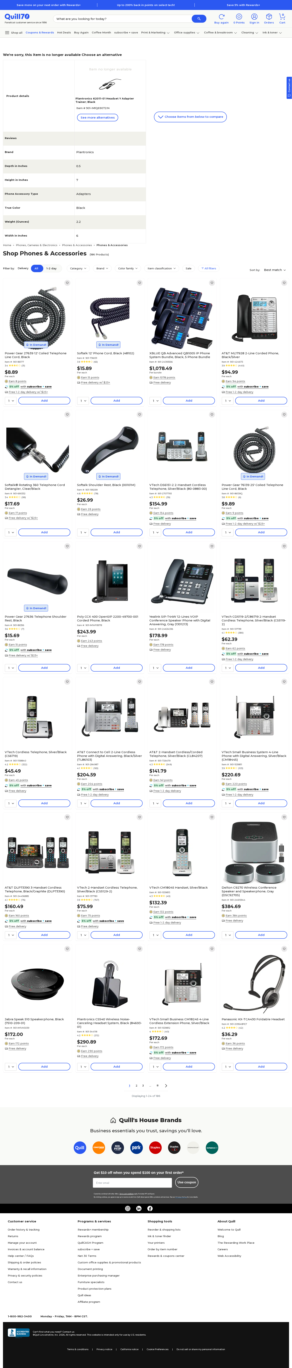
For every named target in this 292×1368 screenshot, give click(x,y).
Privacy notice (104, 1349)
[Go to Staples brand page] (155, 1148)
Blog (221, 1236)
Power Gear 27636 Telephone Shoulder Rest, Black (36, 618)
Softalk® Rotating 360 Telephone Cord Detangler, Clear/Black (35, 487)
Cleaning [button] (247, 32)
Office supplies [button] (184, 32)
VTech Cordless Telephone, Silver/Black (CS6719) (36, 754)
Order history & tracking (24, 1229)
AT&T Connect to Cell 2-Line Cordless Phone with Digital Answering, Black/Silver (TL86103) (109, 755)
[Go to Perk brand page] (136, 1148)
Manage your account (22, 1242)
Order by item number (162, 1249)
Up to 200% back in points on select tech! (146, 5)
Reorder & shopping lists (164, 1229)
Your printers (156, 1242)
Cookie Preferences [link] (157, 1349)
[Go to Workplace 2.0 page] (212, 1148)
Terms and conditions (126, 1194)
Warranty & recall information (27, 1269)
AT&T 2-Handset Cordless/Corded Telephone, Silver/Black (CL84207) (176, 754)
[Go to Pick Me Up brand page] (117, 1148)
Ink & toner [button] (270, 32)
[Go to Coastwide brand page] (98, 1148)
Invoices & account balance (26, 1249)
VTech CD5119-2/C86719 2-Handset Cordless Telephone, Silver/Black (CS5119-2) (254, 620)
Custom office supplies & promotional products (109, 1262)
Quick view (36, 337)
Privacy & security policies (25, 1275)
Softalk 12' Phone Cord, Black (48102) (105, 353)
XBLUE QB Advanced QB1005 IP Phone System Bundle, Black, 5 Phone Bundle (179, 355)
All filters (210, 268)
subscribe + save (126, 32)
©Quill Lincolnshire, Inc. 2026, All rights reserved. (59, 1334)
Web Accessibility (229, 1255)
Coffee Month (101, 32)
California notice (129, 1349)
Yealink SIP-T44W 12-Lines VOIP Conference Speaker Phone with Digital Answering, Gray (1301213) (179, 620)
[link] (67, 283)
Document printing (90, 1269)
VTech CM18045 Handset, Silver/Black (178, 887)
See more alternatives (98, 117)
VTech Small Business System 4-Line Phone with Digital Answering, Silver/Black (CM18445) (254, 755)
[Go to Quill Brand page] (80, 1148)
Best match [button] (273, 270)
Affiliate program (89, 1301)
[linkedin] (139, 1208)
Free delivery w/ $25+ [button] (95, 382)
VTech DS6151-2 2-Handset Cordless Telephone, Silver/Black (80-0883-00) (178, 487)
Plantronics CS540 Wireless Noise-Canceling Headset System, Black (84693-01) (109, 1023)
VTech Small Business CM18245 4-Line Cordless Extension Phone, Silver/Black (179, 1021)
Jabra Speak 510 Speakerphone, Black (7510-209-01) (34, 1021)
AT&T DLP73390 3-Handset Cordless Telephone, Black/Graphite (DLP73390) (35, 889)
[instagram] (128, 1208)
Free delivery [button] (162, 382)
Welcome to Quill (229, 1229)
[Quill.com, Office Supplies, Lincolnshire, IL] (19, 1333)
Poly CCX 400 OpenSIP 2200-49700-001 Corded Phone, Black (107, 618)
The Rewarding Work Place (236, 1242)
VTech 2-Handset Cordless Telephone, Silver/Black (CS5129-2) (107, 889)
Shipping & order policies (24, 1262)
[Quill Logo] (17, 16)
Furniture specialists (91, 1282)
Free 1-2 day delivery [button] (239, 391)
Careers (223, 1249)
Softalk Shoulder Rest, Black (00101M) (106, 485)
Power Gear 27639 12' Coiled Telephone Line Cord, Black (36, 355)
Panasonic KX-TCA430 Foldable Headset (253, 1019)
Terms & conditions (77, 1349)
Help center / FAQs (21, 1255)
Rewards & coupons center (166, 1255)
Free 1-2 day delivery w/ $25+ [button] (28, 391)
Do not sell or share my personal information (201, 1349)
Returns (13, 1236)
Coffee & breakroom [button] (218, 32)
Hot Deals (64, 32)
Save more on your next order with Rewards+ (49, 5)
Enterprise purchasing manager (99, 1275)
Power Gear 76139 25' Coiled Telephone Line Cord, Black (252, 487)
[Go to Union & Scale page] (193, 1148)
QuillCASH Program (90, 1242)
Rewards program (90, 1236)
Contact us (15, 1282)
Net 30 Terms (87, 1255)
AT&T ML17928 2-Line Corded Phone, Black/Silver (250, 355)
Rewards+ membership (93, 1229)
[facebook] (150, 1208)
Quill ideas (84, 1295)
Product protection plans (94, 1288)
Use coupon (187, 1182)
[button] (199, 19)
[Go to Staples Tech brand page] (174, 1148)
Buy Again (81, 32)
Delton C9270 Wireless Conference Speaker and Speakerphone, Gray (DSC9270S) (249, 891)
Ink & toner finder (159, 1236)
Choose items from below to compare (193, 117)
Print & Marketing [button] (153, 32)
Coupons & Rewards (40, 32)
